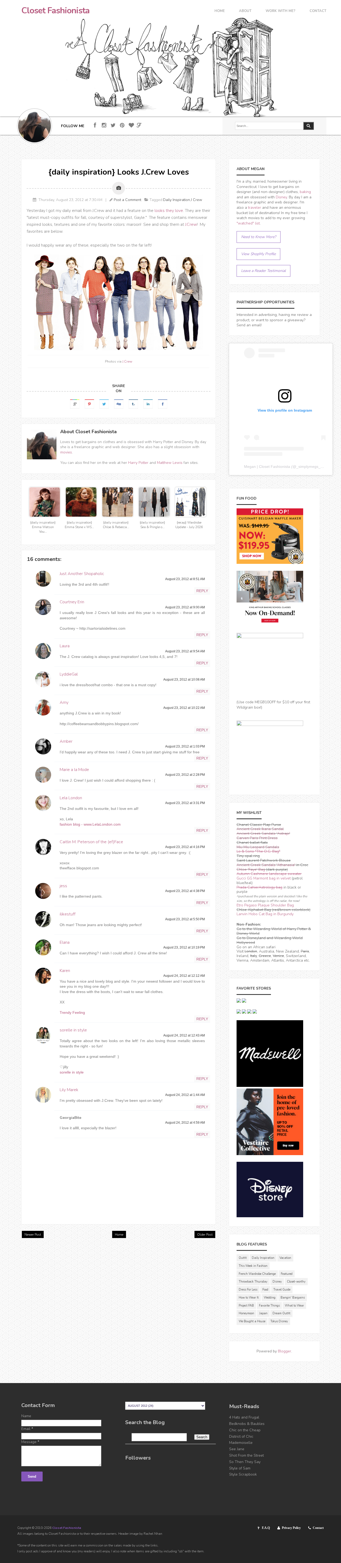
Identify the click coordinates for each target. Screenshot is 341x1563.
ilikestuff (67, 914)
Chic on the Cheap (245, 1430)
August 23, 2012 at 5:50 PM (185, 919)
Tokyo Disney (279, 1321)
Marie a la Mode (74, 770)
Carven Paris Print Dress (257, 838)
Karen (65, 971)
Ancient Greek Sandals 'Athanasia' (266, 864)
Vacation (285, 1258)
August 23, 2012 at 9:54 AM (185, 651)
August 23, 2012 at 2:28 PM (185, 775)
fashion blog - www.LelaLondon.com (90, 824)
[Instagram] (104, 125)
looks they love (169, 211)
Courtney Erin (72, 602)
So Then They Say (245, 1461)
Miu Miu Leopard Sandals (258, 847)
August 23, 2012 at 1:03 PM (185, 746)
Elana (65, 942)
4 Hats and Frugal (244, 1417)
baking (305, 191)
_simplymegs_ (308, 466)
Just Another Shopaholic (82, 574)
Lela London (71, 798)
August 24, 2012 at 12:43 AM (184, 1035)
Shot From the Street (246, 1455)
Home (219, 11)
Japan (263, 1313)
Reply (202, 591)
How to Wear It (249, 1298)
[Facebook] (95, 125)
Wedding (269, 1298)
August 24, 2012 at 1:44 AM (185, 1095)
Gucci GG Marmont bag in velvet (264, 878)
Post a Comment (127, 199)
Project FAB (246, 1306)
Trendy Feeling (72, 1012)
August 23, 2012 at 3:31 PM (185, 803)
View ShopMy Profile (258, 253)
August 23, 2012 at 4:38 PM (185, 891)
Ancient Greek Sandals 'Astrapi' (263, 833)
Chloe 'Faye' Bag (251, 869)
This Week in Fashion (253, 1266)
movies (66, 452)
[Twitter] (113, 125)
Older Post (205, 1234)
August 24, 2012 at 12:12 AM (184, 976)
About (245, 11)
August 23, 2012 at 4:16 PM (185, 847)
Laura (65, 646)
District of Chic (241, 1436)
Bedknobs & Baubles (247, 1423)
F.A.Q (266, 1527)
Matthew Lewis (169, 462)
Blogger (284, 1351)
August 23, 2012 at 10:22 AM (184, 708)
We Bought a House (252, 1321)
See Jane (236, 1449)
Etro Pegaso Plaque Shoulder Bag (265, 905)
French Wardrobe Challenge (257, 1274)
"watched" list (248, 223)
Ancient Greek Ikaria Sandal (260, 828)
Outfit (243, 1258)
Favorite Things (269, 1306)
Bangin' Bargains (293, 1298)
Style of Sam (239, 1468)
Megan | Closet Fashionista (267, 466)
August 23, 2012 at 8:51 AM (185, 579)
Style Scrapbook (243, 1474)
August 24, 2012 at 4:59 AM (185, 1122)
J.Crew (191, 224)
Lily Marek (69, 1090)
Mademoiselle (241, 1442)
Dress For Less (248, 1290)
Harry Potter (138, 462)
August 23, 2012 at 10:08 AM (184, 679)
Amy (64, 702)
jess (63, 886)
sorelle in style (73, 1030)
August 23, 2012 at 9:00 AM (185, 607)
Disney (281, 197)
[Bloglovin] (131, 125)
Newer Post (33, 1234)
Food (265, 1290)
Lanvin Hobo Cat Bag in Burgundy (265, 914)
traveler (254, 207)
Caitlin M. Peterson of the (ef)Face (91, 842)
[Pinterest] (122, 125)
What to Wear (294, 1306)
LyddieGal (69, 674)
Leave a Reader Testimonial (263, 270)
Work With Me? (280, 11)
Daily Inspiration (176, 199)
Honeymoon (246, 1313)
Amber (66, 741)
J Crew (196, 199)
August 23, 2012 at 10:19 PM (184, 947)
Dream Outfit (281, 1313)
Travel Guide (281, 1290)
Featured (287, 1274)
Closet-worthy (296, 1282)
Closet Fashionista (55, 10)
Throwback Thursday (253, 1282)
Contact (318, 11)
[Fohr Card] (139, 125)
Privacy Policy (291, 1527)
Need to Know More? (258, 236)
